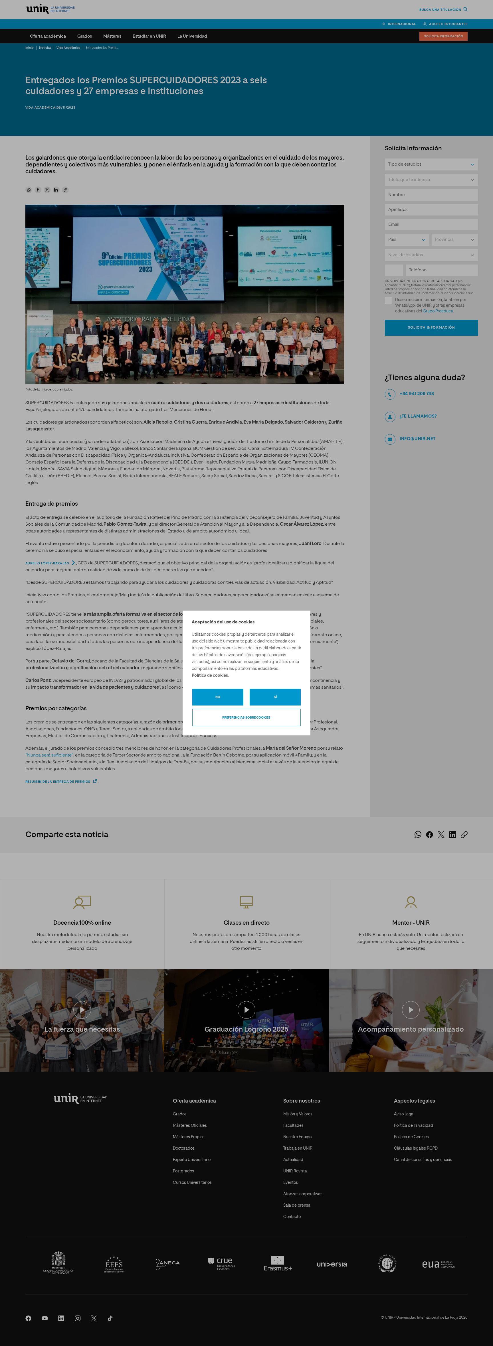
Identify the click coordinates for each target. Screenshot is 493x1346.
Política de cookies (210, 676)
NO (217, 697)
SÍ (275, 697)
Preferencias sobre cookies (246, 717)
